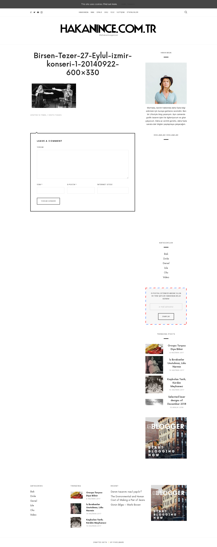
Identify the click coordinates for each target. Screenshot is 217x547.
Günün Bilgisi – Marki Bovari (126, 504)
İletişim (121, 12)
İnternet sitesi (104, 185)
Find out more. (110, 4)
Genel (166, 263)
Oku (106, 12)
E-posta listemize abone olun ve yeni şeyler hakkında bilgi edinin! (166, 296)
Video (166, 277)
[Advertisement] (166, 189)
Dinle (99, 12)
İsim (39, 185)
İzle (112, 12)
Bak (92, 12)
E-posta (71, 185)
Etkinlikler (132, 12)
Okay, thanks (128, 4)
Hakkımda (83, 12)
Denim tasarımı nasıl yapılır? (126, 491)
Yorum (40, 147)
